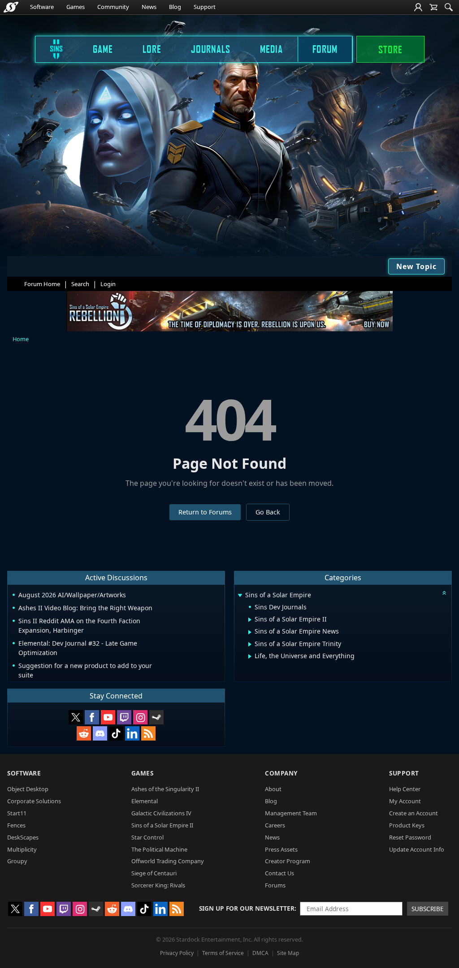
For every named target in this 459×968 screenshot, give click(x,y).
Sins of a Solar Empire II (162, 825)
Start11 (16, 813)
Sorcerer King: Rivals (158, 885)
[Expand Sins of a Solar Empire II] (249, 619)
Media (271, 49)
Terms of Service (223, 953)
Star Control (147, 837)
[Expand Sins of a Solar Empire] (240, 595)
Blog (175, 7)
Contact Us (279, 873)
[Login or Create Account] (418, 7)
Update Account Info (416, 849)
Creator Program (287, 861)
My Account (405, 801)
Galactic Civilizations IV (161, 813)
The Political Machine (159, 849)
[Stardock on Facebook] (92, 717)
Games (75, 7)
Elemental (144, 801)
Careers (275, 825)
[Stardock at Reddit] (84, 733)
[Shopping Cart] (433, 7)
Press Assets (281, 849)
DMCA (260, 953)
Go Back (267, 512)
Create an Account (413, 813)
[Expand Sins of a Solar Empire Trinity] (249, 644)
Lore (152, 49)
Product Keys (406, 825)
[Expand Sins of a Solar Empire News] (249, 632)
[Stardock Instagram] (140, 717)
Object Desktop (27, 789)
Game (103, 49)
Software (42, 7)
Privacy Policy (177, 953)
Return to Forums (205, 512)
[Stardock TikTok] (116, 733)
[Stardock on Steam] (156, 717)
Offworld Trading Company (167, 861)
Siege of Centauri (154, 873)
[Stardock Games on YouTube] (108, 717)
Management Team (291, 813)
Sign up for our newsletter (246, 908)
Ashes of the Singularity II (165, 789)
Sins (50, 49)
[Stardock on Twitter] (76, 717)
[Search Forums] (448, 7)
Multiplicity (22, 849)
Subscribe (427, 908)
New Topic (416, 266)
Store (390, 49)
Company (281, 773)
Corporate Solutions (34, 801)
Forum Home (42, 284)
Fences (16, 825)
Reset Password (410, 837)
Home (21, 339)
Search (80, 284)
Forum (325, 49)
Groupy (17, 861)
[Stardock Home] (11, 7)
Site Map (288, 953)
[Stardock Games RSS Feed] (148, 733)
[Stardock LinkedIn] (132, 733)
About (273, 789)
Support (205, 7)
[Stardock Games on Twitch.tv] (124, 717)
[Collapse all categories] (444, 592)
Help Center (404, 789)
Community (113, 7)
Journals (210, 49)
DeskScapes (23, 837)
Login (108, 284)
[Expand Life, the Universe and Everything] (249, 656)
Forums (275, 885)
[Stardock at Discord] (100, 733)
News (149, 7)
